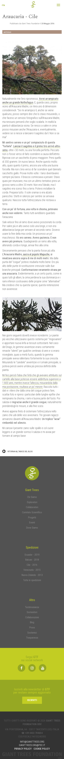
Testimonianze (32, 607)
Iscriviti (32, 700)
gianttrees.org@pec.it (32, 745)
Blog (32, 622)
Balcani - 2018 (32, 559)
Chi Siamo (32, 497)
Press (32, 627)
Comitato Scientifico (32, 512)
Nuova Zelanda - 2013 (32, 575)
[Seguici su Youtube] (42, 668)
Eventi (32, 522)
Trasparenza (32, 637)
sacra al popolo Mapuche (35, 254)
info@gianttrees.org (32, 741)
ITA (3, 7)
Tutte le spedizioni (32, 580)
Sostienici (32, 632)
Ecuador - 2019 (32, 554)
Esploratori (32, 502)
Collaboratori (32, 507)
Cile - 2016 (32, 564)
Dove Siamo (32, 527)
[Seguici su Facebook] (21, 668)
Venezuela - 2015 (32, 569)
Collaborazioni (32, 617)
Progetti (32, 517)
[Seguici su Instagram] (32, 668)
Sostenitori (32, 612)
